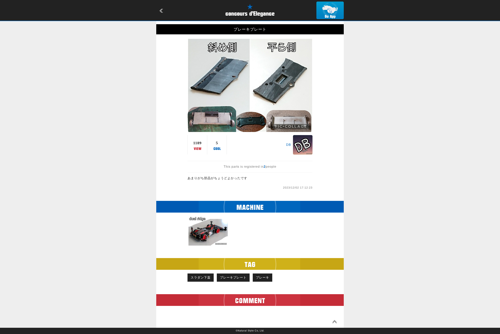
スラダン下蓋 (201, 277)
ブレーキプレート (233, 277)
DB (288, 144)
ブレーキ (262, 277)
